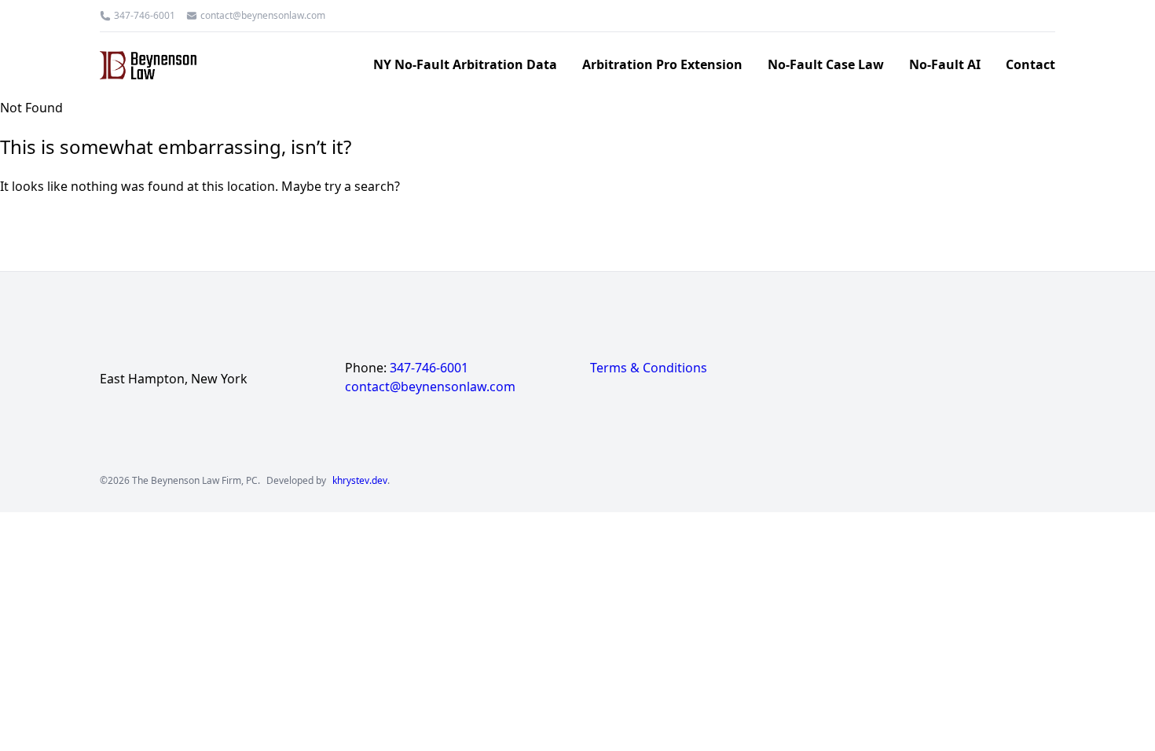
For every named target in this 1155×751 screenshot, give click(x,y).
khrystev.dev (359, 480)
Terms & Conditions (648, 367)
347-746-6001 (144, 15)
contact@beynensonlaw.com (262, 15)
